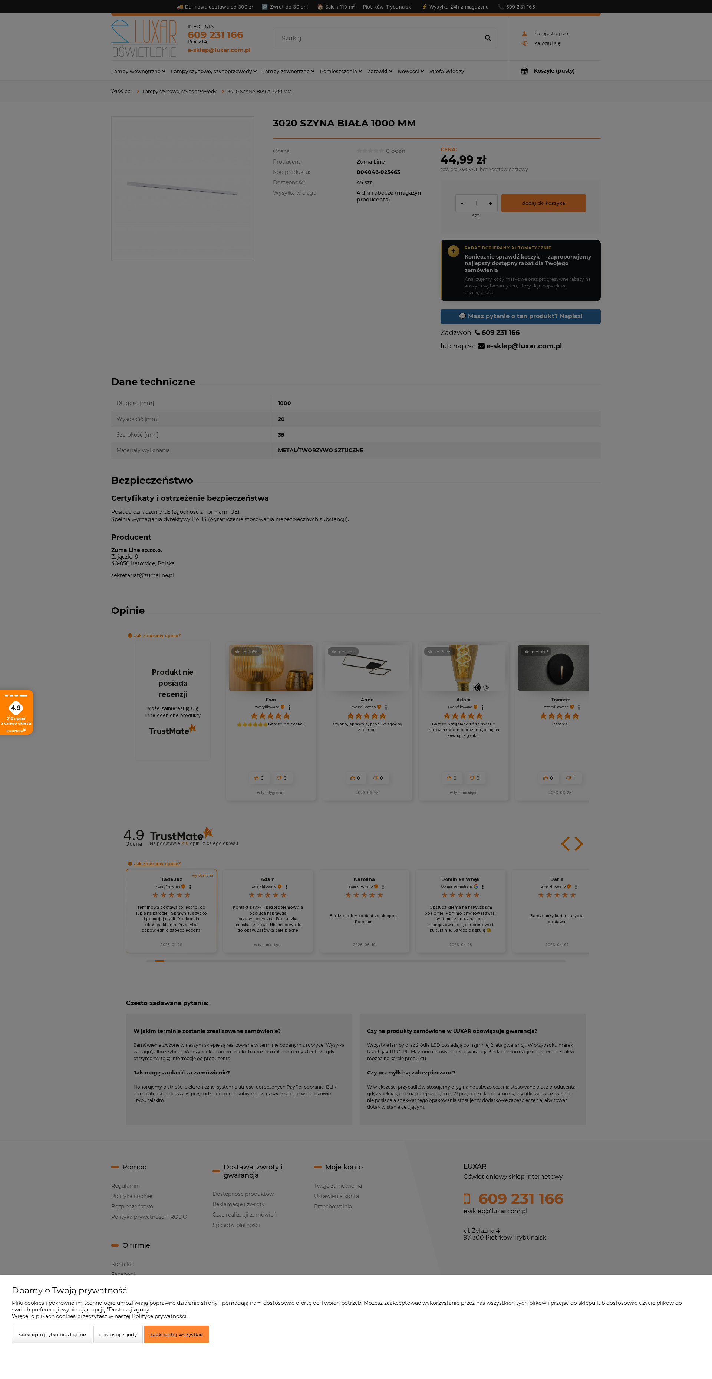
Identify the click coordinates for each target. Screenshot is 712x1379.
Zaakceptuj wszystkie (176, 1334)
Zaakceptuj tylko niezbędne (52, 1334)
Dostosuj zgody (118, 1334)
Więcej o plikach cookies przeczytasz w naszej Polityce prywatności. (100, 1316)
